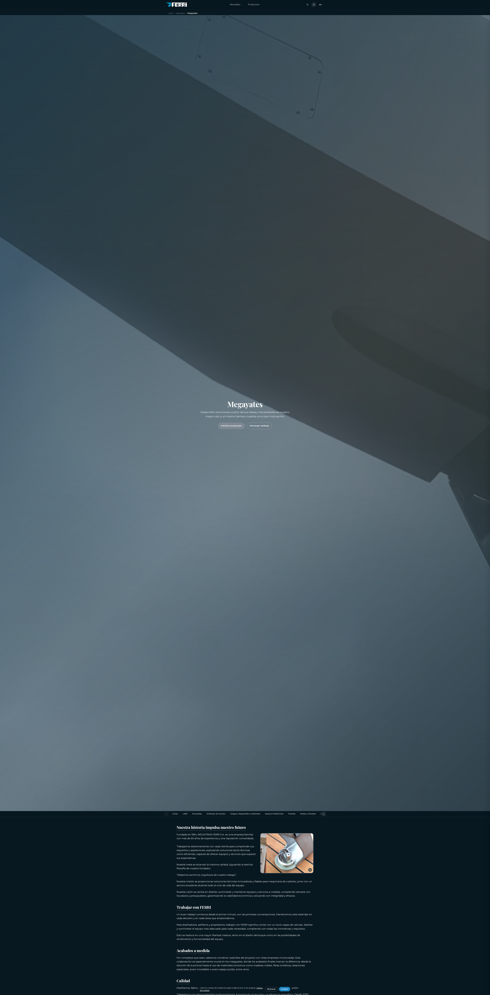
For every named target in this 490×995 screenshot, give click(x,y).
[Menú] (313, 4)
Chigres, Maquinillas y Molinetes (245, 814)
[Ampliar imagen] (310, 870)
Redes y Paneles (308, 814)
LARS (185, 814)
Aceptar (284, 989)
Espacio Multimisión (274, 814)
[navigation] (321, 4)
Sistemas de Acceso (216, 814)
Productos (253, 4)
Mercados (235, 4)
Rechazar (271, 989)
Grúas (175, 814)
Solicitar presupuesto (231, 425)
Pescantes (197, 814)
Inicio (170, 13)
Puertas (292, 814)
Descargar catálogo (259, 425)
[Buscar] (307, 5)
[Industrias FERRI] (176, 5)
